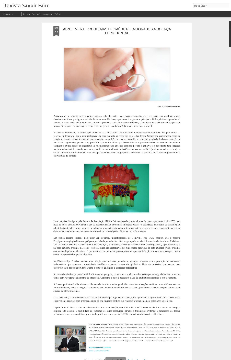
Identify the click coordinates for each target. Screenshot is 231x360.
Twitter (57, 14)
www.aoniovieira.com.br (99, 351)
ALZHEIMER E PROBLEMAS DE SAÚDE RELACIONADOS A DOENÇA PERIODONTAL (117, 31)
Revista (26, 14)
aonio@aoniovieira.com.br (100, 347)
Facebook (36, 14)
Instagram (47, 14)
